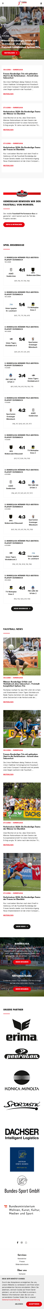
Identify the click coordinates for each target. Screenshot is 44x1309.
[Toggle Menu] (3, 3)
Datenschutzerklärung (11, 1300)
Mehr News (21, 926)
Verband (22, 1274)
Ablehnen (19, 1304)
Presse (22, 1261)
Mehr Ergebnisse (21, 608)
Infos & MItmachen (14, 224)
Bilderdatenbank (22, 1264)
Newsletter (22, 1259)
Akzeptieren (34, 1304)
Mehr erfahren (22, 962)
